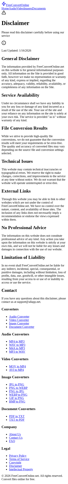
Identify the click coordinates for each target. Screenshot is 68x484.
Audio (12, 8)
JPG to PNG (16, 384)
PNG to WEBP (18, 387)
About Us (15, 434)
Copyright (15, 462)
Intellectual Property (21, 469)
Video (20, 8)
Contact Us (15, 437)
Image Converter (19, 323)
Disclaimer (15, 466)
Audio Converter (19, 316)
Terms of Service (19, 459)
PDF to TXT (17, 416)
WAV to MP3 (17, 344)
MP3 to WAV (17, 351)
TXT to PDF (17, 419)
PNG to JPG (16, 391)
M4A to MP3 (17, 348)
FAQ (12, 441)
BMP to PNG (17, 401)
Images (28, 8)
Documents (39, 8)
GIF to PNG (16, 398)
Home (5, 8)
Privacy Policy (17, 455)
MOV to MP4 (17, 366)
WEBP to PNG (18, 394)
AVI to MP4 (16, 369)
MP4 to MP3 (17, 341)
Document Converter (21, 326)
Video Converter (19, 320)
